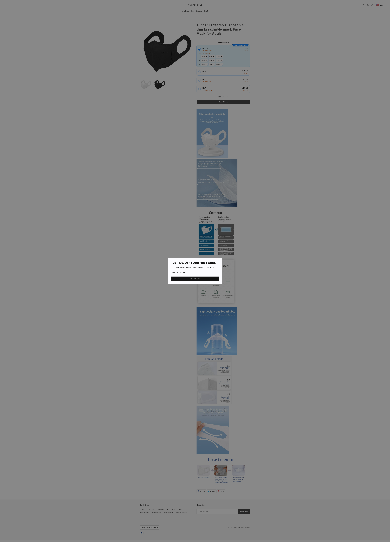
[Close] (220, 260)
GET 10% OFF (195, 279)
